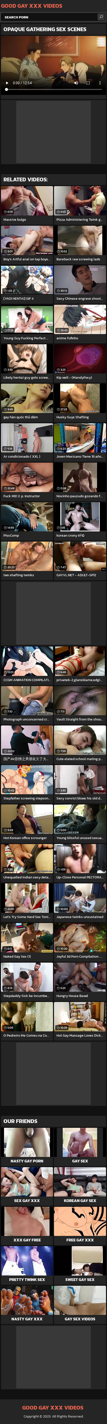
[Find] (101, 16)
